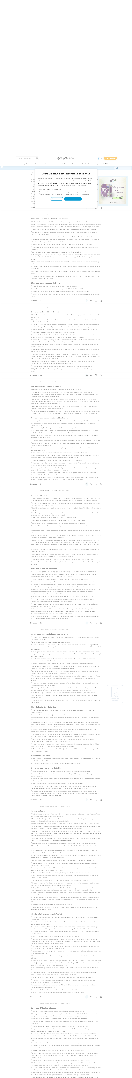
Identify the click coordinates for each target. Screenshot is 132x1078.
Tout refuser (66, 48)
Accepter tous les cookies (72, 43)
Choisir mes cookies (57, 43)
